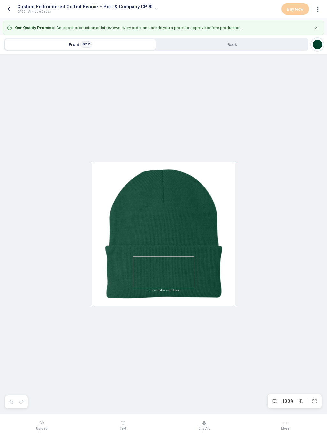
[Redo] (21, 402)
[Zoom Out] (274, 401)
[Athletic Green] (317, 44)
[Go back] (9, 9)
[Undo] (11, 402)
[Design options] (318, 9)
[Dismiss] (316, 28)
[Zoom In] (300, 401)
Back (232, 44)
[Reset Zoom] (314, 401)
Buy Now (295, 9)
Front (79, 44)
